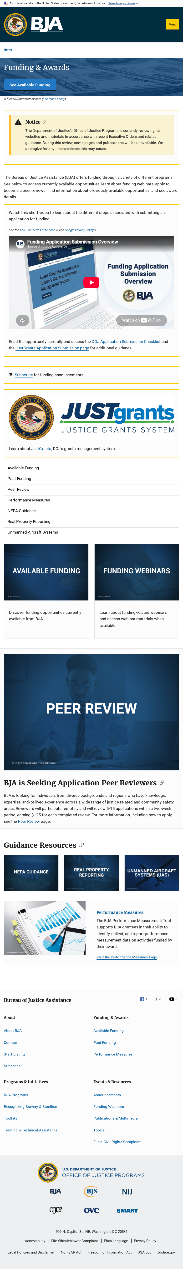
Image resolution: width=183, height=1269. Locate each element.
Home (8, 49)
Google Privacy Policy (79, 230)
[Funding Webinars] (137, 572)
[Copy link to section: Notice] (43, 121)
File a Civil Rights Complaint (117, 1142)
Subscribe (24, 374)
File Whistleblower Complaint (74, 1241)
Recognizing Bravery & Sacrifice (30, 1106)
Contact (10, 1042)
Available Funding (108, 1030)
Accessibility (35, 1241)
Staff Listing (14, 1054)
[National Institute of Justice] (127, 1195)
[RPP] (91, 873)
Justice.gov (166, 1252)
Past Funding (104, 1042)
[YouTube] (174, 1002)
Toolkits (10, 1118)
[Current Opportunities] (46, 572)
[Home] (47, 24)
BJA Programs (16, 1095)
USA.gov (144, 1252)
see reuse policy (54, 99)
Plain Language (116, 1241)
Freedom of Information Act (109, 1252)
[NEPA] (31, 873)
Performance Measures (120, 912)
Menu (172, 24)
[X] (160, 1002)
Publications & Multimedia (115, 1118)
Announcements (107, 1095)
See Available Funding (30, 85)
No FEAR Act (71, 1252)
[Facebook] (145, 1002)
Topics (99, 1130)
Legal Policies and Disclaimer (31, 1252)
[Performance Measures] (45, 928)
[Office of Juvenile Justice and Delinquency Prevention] (56, 1214)
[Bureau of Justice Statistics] (91, 1198)
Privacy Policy (145, 1241)
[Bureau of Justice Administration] (55, 1195)
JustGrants (41, 448)
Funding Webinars (108, 1106)
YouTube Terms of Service (37, 230)
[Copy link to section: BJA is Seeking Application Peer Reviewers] (160, 782)
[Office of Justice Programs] (15, 24)
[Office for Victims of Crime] (91, 1213)
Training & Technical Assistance (30, 1130)
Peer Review (29, 821)
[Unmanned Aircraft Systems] (152, 873)
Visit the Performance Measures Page (127, 957)
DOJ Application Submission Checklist (126, 341)
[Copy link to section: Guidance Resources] (80, 844)
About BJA (13, 1030)
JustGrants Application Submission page (52, 348)
